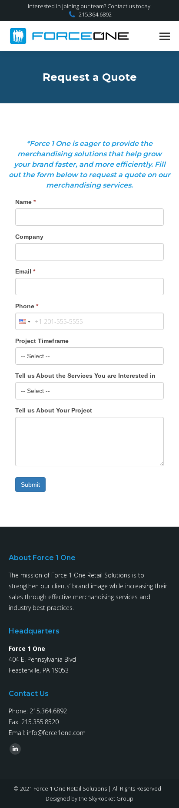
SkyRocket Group (111, 798)
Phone (26, 306)
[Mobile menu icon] (164, 36)
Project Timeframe (42, 340)
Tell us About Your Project (53, 410)
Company (29, 236)
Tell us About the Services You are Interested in (85, 375)
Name (25, 201)
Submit (30, 484)
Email (25, 271)
